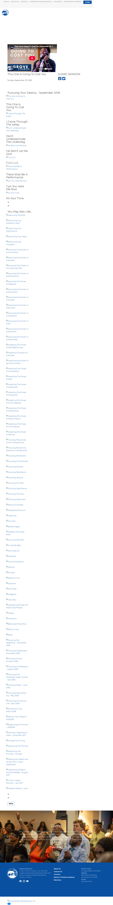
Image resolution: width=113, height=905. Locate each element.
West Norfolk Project (72, 1)
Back (11, 803)
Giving (87, 2)
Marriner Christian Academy (41, 1)
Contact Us (58, 871)
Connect (24, 1)
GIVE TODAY (56, 847)
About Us (14, 1)
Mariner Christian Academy (64, 877)
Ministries (57, 1)
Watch (6, 1)
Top (9, 904)
